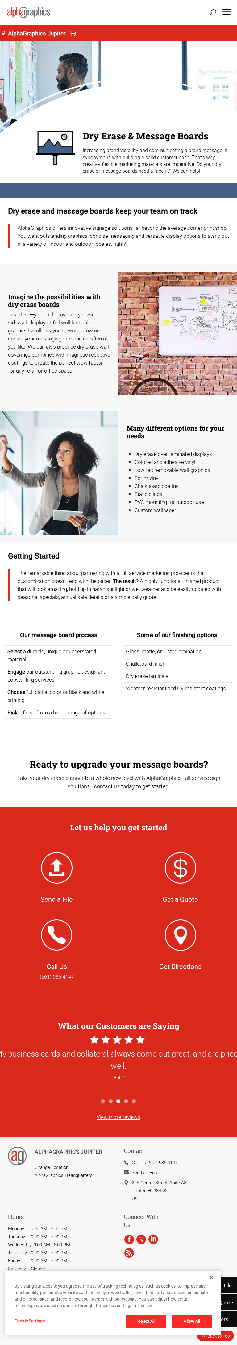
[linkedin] (153, 1239)
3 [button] (118, 1101)
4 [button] (126, 1101)
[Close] (211, 1277)
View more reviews (118, 1116)
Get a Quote (180, 899)
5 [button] (134, 1101)
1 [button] (103, 1101)
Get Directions (180, 966)
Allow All (192, 1321)
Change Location (52, 1167)
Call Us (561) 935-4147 (154, 1162)
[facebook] (129, 1239)
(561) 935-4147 (57, 976)
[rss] (129, 1253)
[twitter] (141, 1239)
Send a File (56, 899)
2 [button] (111, 1101)
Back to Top (218, 1336)
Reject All (146, 1321)
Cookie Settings (30, 1321)
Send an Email (146, 1172)
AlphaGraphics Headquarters (64, 1175)
